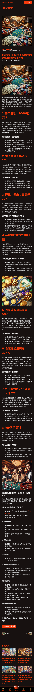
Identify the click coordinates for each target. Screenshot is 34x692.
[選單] (31, 8)
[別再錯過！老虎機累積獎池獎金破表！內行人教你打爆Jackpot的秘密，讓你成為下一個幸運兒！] (9, 669)
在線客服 (10, 2)
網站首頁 (4, 2)
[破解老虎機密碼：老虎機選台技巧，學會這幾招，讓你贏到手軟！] (9, 652)
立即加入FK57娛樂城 (9, 626)
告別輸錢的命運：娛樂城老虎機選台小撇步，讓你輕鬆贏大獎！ (24, 660)
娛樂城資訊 (17, 60)
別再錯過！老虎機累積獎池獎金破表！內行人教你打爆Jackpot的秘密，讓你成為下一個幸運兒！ (8, 679)
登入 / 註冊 (27, 2)
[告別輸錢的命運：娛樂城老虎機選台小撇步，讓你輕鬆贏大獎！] (25, 652)
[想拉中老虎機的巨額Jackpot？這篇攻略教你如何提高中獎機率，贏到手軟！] (25, 669)
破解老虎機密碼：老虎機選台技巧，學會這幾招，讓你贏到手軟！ (8, 660)
